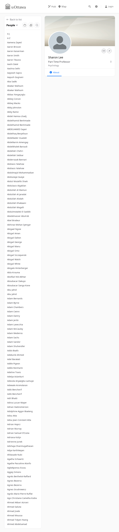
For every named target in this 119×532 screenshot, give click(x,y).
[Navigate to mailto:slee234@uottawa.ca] (104, 51)
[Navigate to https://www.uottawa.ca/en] (16, 6)
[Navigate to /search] (89, 6)
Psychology (53, 65)
